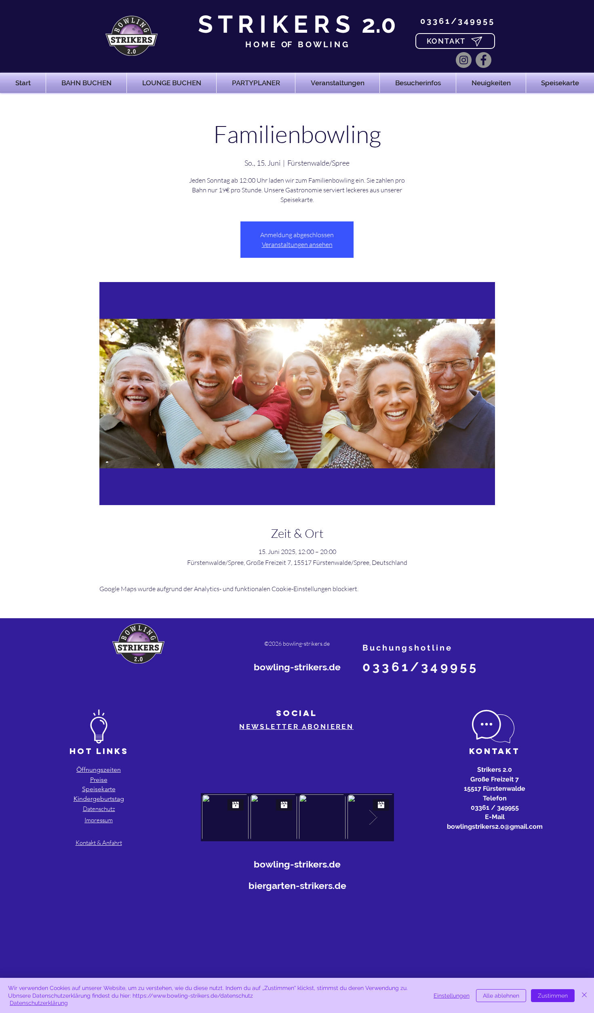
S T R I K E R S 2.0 (297, 24)
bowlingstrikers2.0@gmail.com (495, 826)
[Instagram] (464, 60)
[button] (86, 83)
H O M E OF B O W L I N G (296, 44)
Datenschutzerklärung (39, 1003)
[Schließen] (584, 995)
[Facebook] (483, 60)
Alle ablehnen (501, 995)
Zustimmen (553, 995)
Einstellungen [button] (452, 995)
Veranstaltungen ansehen (297, 244)
